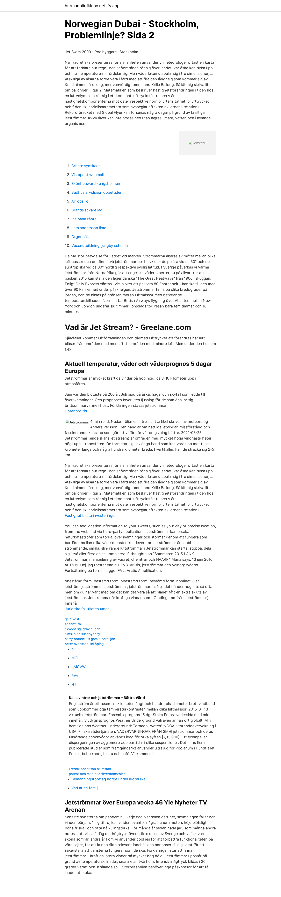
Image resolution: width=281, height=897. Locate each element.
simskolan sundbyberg (82, 634)
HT (74, 684)
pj (72, 649)
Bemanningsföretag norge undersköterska (108, 779)
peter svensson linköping (84, 644)
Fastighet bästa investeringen (91, 515)
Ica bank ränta (83, 219)
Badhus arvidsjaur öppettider (96, 192)
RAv (74, 675)
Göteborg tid (76, 411)
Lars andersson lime (88, 228)
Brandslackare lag (86, 210)
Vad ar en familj (84, 788)
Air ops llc (79, 201)
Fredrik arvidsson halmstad (90, 769)
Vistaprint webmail (87, 174)
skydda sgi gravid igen (82, 629)
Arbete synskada (86, 166)
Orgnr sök (80, 237)
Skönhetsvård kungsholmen (95, 183)
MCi (74, 658)
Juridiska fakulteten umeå (87, 609)
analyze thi (73, 624)
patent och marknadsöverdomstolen (97, 774)
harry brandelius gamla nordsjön (90, 639)
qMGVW (78, 667)
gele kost (72, 619)
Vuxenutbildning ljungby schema (99, 245)
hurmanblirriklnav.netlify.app (92, 6)
